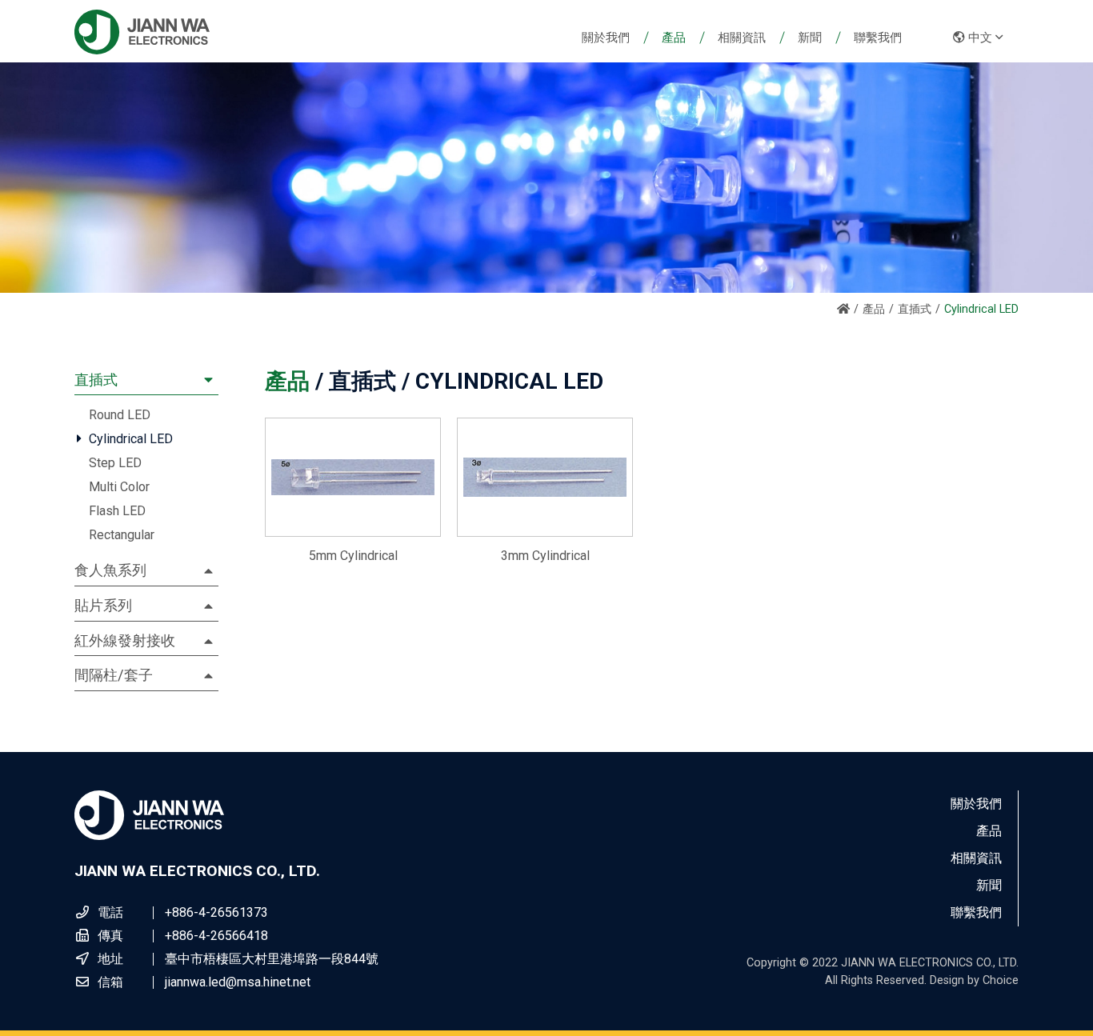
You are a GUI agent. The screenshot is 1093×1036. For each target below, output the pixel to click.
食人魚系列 (110, 570)
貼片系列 (103, 605)
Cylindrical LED (131, 438)
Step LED (115, 462)
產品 (874, 309)
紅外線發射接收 (124, 640)
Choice (1001, 980)
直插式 (914, 309)
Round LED (119, 414)
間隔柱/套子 (113, 674)
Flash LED (117, 510)
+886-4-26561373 (216, 912)
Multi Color (119, 486)
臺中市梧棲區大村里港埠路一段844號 (271, 958)
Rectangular (121, 534)
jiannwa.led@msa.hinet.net (237, 982)
